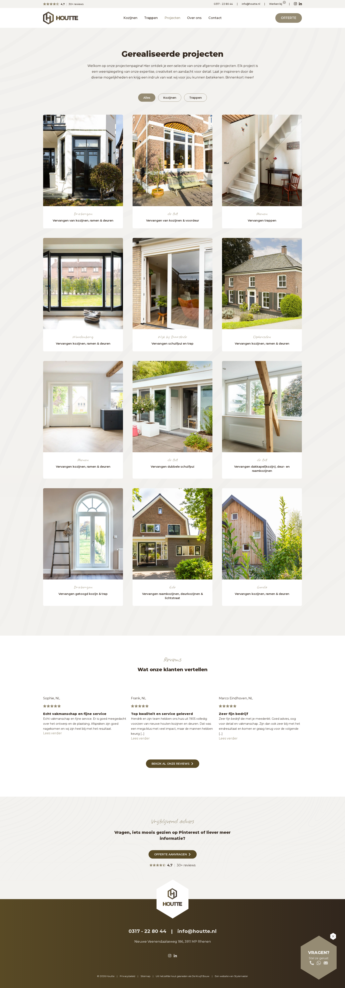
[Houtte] (60, 18)
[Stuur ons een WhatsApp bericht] (319, 963)
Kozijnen (130, 18)
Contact (215, 18)
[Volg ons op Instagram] (295, 3)
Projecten (172, 18)
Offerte (288, 18)
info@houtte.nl (251, 3)
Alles (146, 97)
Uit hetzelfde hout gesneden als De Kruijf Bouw (182, 976)
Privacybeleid (127, 976)
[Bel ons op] (312, 963)
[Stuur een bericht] (326, 963)
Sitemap (145, 976)
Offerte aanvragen (170, 854)
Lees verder (52, 733)
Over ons (194, 18)
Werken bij (276, 3)
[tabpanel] (83, 160)
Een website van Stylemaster (231, 976)
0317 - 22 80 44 (223, 3)
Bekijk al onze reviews (170, 763)
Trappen (151, 18)
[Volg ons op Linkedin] (300, 3)
